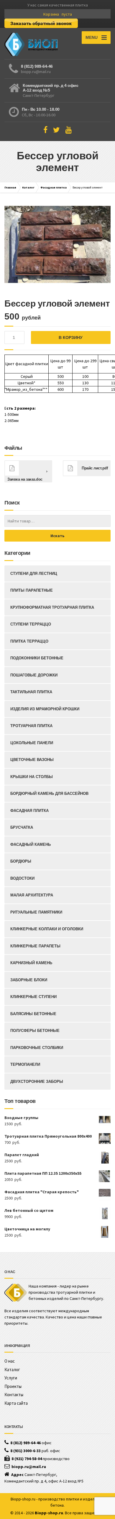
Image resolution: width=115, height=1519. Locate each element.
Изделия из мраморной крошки (44, 709)
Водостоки (22, 878)
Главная (10, 187)
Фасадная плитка (53, 187)
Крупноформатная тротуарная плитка (52, 607)
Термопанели (25, 1064)
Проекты (13, 1386)
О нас (9, 1361)
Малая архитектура (31, 895)
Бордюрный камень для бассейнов (49, 793)
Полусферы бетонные (35, 1030)
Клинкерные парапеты (35, 946)
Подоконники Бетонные (36, 658)
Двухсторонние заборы (36, 1081)
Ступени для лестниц (33, 573)
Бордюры (20, 861)
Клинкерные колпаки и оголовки (46, 929)
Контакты (13, 1394)
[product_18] (57, 245)
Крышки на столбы (31, 777)
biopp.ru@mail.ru (36, 71)
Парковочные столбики (36, 1047)
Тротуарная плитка (31, 726)
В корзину (71, 337)
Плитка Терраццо (29, 641)
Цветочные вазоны (32, 759)
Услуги (10, 1378)
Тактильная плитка (31, 692)
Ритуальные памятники (36, 912)
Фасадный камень (30, 844)
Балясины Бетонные (33, 1014)
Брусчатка (21, 827)
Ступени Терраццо (30, 624)
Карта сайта (16, 1403)
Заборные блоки (28, 980)
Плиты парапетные (31, 590)
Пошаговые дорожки (34, 675)
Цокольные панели (31, 743)
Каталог (28, 187)
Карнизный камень (31, 963)
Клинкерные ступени (33, 997)
